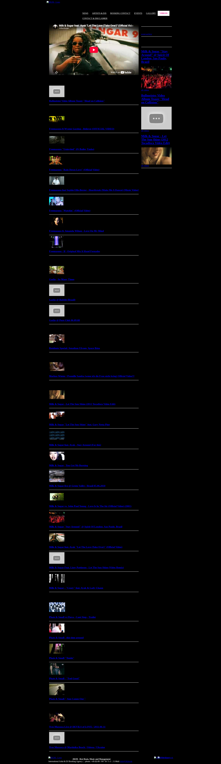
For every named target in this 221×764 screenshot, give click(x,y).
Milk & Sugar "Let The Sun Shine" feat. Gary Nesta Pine (79, 424)
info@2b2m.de (126, 761)
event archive (146, 34)
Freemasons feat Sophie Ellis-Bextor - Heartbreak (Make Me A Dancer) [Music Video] (94, 190)
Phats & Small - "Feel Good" (64, 678)
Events (138, 13)
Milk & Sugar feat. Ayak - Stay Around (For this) (75, 445)
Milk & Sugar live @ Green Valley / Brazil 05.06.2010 (77, 485)
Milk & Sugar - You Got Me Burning (68, 465)
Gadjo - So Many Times (61, 279)
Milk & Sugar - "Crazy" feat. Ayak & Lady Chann (76, 588)
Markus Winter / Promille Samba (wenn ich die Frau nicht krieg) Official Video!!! (91, 376)
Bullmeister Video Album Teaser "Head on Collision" (77, 101)
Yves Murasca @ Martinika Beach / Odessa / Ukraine (77, 747)
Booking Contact (120, 13)
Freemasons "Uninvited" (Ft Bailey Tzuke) (71, 149)
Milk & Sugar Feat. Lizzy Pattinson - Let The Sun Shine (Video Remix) (86, 567)
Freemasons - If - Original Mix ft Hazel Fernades (74, 251)
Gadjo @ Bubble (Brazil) (62, 299)
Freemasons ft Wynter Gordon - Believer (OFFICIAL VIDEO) (81, 128)
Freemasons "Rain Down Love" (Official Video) (74, 169)
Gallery (151, 13)
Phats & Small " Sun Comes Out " (67, 699)
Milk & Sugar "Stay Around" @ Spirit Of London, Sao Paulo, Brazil (85, 526)
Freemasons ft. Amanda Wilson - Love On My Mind (76, 231)
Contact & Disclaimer (94, 18)
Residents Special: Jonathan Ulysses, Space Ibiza (74, 348)
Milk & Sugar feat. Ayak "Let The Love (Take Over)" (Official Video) (85, 547)
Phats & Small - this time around (66, 637)
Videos (164, 13)
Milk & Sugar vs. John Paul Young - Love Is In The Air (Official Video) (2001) (90, 506)
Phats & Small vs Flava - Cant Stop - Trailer (72, 617)
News (85, 13)
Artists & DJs (99, 13)
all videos (145, 90)
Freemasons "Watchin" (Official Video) (69, 210)
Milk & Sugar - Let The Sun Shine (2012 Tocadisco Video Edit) (82, 404)
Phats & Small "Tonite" (61, 658)
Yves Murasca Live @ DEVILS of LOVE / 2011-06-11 (77, 726)
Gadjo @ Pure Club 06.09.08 (64, 320)
